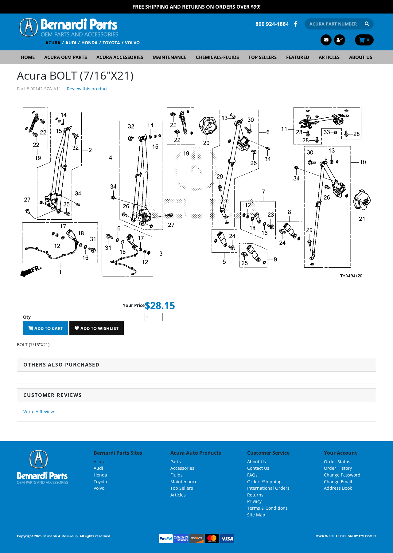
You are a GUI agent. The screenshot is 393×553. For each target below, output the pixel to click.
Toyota (111, 42)
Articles (329, 57)
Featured (297, 57)
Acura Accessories (119, 57)
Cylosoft (367, 536)
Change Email (338, 481)
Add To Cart (48, 328)
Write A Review (38, 411)
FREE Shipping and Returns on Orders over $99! (196, 6)
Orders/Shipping (264, 481)
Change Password (342, 475)
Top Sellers (262, 57)
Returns (255, 495)
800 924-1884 (272, 23)
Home (28, 57)
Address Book (338, 488)
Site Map (256, 515)
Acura (52, 42)
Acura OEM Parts (65, 57)
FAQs (252, 475)
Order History (338, 468)
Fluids (176, 475)
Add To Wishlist (99, 328)
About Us (360, 57)
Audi (70, 42)
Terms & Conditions (267, 508)
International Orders (268, 488)
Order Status (337, 462)
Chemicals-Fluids (217, 57)
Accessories (182, 468)
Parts (175, 462)
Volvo (132, 42)
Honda (89, 42)
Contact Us (258, 468)
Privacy (254, 501)
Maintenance (169, 57)
